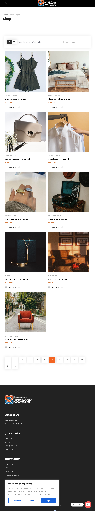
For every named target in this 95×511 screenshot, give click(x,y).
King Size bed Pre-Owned (59, 99)
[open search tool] (6, 3)
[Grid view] (9, 42)
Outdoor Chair (54, 216)
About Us (8, 438)
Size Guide (8, 471)
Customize (16, 500)
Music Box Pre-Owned (57, 219)
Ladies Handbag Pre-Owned (17, 159)
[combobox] (73, 42)
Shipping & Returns (11, 475)
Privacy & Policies (11, 445)
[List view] (14, 42)
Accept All (48, 500)
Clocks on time (54, 96)
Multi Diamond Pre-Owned (16, 219)
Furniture (52, 276)
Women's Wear (11, 96)
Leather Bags (11, 156)
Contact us (8, 449)
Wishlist (7, 442)
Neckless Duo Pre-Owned (16, 279)
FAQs (6, 467)
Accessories (10, 216)
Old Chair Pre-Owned (57, 279)
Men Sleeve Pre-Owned (58, 159)
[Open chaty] (88, 504)
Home (5, 14)
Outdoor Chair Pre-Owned (16, 339)
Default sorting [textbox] (69, 41)
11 (7, 366)
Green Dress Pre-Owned (15, 99)
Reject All (32, 500)
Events (8, 276)
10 (82, 360)
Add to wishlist (42, 55)
